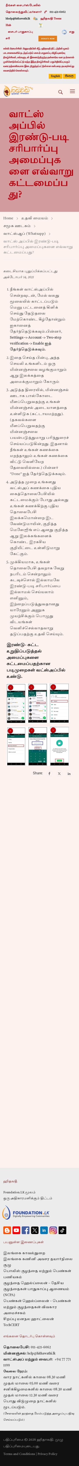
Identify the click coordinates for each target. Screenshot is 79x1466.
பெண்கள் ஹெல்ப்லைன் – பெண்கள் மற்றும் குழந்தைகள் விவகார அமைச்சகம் (37, 1307)
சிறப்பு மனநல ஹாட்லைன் (28, 1319)
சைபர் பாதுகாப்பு (20, 32)
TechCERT (11, 1325)
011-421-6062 (41, 1347)
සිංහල (69, 76)
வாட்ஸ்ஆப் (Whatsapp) (24, 234)
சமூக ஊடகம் (17, 226)
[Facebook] (49, 773)
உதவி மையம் (34, 218)
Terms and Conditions (19, 1454)
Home (8, 218)
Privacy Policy (47, 1454)
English (55, 76)
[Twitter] (59, 773)
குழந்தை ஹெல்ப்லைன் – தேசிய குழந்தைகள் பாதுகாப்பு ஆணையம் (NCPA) (36, 1289)
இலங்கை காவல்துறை (24, 1253)
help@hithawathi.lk (41, 1353)
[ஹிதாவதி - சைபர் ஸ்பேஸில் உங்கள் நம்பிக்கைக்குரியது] (18, 91)
